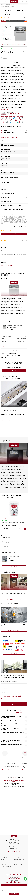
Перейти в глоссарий (6, 420)
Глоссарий (3, 864)
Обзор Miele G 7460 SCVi (13, 113)
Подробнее (14, 566)
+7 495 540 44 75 (14, 840)
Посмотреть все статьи (14, 599)
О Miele (2, 859)
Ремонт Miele (17, 862)
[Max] (7, 875)
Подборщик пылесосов (6, 866)
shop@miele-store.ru (14, 879)
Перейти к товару (6, 346)
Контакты (3, 868)
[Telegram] (20, 875)
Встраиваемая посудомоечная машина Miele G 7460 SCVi (13, 247)
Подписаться (14, 704)
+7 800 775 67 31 (14, 846)
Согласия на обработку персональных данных (17, 891)
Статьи (3, 862)
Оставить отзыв (14, 233)
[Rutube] (11, 875)
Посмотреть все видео (14, 630)
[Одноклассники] (17, 875)
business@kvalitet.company (14, 882)
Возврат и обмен (18, 864)
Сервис (16, 861)
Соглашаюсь (14, 893)
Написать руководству (14, 885)
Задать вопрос (14, 370)
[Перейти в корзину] (26, 1)
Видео (15, 866)
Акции (2, 861)
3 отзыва (10, 17)
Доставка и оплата (19, 859)
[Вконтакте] (14, 875)
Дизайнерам (4, 857)
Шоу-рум (16, 857)
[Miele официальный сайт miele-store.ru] (14, 1)
